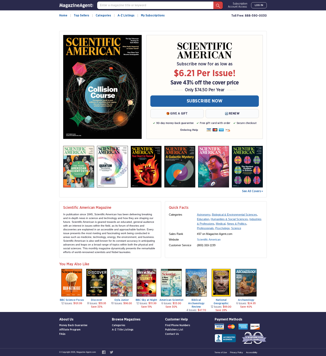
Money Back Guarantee (73, 325)
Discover (96, 300)
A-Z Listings (126, 15)
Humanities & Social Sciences (229, 219)
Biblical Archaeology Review (196, 303)
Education (203, 219)
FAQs (62, 334)
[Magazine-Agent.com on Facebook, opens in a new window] (104, 352)
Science (236, 228)
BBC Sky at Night (146, 300)
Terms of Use (221, 352)
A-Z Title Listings (122, 329)
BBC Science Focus (72, 300)
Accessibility (251, 352)
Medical (220, 223)
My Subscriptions (153, 15)
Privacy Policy (236, 352)
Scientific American (209, 239)
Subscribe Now (205, 101)
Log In (259, 5)
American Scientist (171, 300)
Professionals (205, 228)
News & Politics (236, 223)
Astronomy (203, 214)
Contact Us (172, 334)
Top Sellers (81, 15)
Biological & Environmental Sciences (234, 214)
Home (63, 15)
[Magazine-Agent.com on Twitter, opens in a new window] (111, 352)
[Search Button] (218, 5)
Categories (103, 15)
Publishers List (174, 329)
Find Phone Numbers (177, 325)
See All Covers (251, 191)
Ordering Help (189, 129)
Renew (234, 113)
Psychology (222, 228)
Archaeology (246, 300)
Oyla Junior (121, 300)
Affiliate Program (69, 329)
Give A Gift (179, 113)
